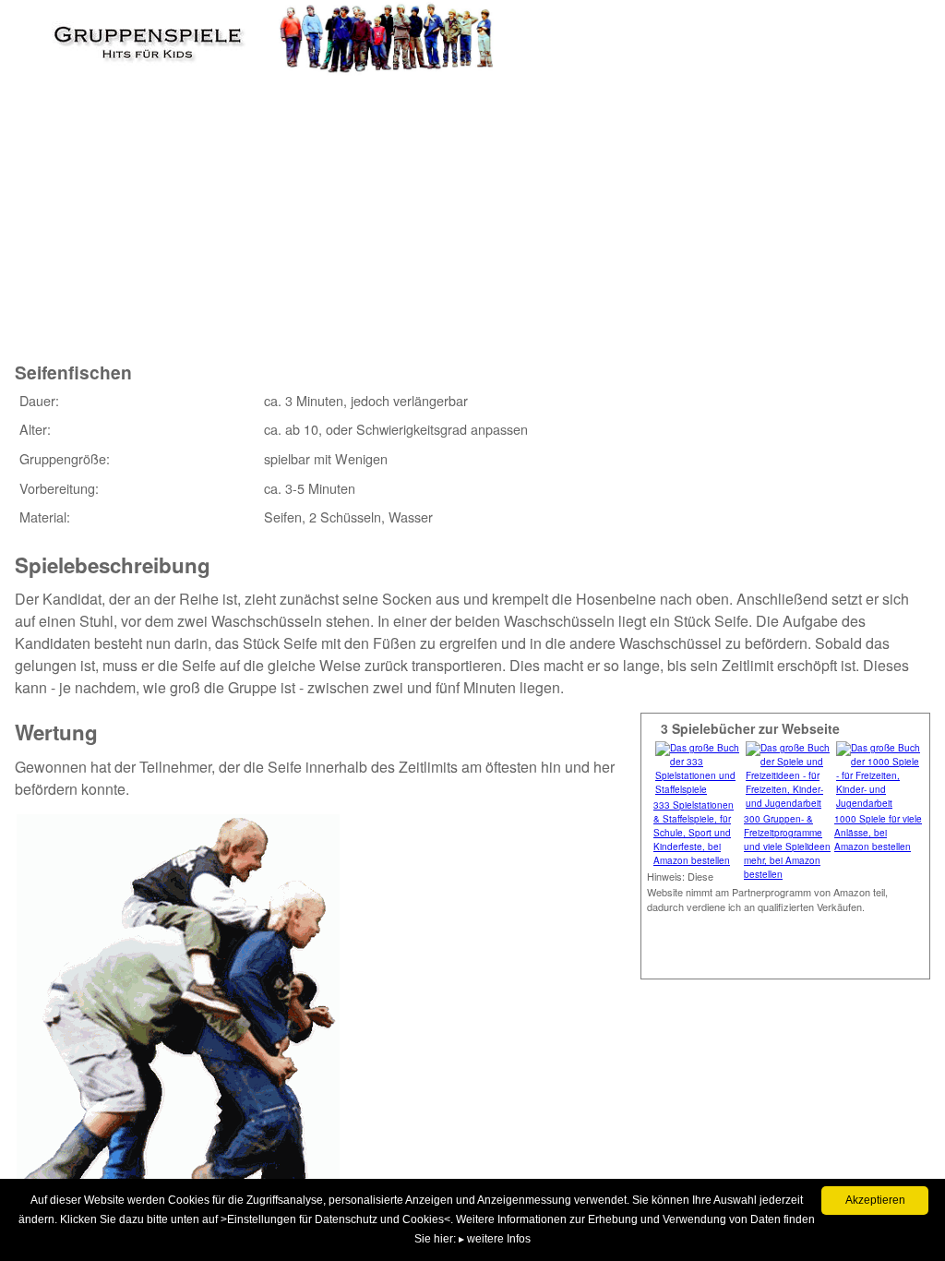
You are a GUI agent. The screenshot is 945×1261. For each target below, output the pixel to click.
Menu (47, 32)
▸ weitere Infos (495, 1238)
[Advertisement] (351, 202)
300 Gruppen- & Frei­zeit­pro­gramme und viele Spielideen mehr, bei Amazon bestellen (787, 846)
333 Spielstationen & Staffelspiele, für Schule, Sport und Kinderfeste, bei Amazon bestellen (693, 833)
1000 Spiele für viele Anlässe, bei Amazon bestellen (878, 832)
